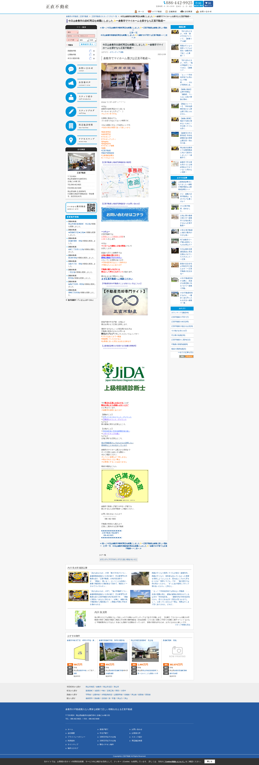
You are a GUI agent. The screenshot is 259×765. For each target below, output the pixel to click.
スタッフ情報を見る (182, 625)
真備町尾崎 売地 (75, 241)
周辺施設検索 (137, 741)
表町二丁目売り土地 (76, 249)
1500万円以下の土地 (108, 741)
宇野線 (88, 695)
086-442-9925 (107, 535)
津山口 (119, 698)
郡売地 (70, 278)
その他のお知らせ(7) (179, 331)
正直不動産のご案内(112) (180, 340)
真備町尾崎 (183, 670)
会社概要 (71, 733)
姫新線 (141, 695)
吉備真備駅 (109, 673)
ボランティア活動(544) (180, 313)
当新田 (97, 691)
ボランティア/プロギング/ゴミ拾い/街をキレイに (118, 559)
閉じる (209, 761)
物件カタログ (73, 748)
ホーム (70, 729)
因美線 (148, 695)
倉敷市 (80, 670)
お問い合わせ (137, 729)
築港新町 (153, 670)
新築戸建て (104, 729)
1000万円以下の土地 (108, 737)
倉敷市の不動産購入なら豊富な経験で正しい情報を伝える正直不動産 (98, 709)
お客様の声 (136, 733)
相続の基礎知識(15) (178, 349)
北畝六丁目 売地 (75, 264)
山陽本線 (96, 695)
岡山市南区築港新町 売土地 (79, 224)
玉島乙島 (110, 691)
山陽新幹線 (118, 695)
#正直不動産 (106, 151)
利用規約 (71, 741)
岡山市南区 (146, 670)
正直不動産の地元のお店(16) (182, 326)
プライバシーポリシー (76, 737)
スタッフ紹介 (137, 737)
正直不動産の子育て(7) (179, 317)
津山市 (116, 687)
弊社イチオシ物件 (107, 744)
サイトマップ (73, 744)
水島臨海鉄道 (107, 695)
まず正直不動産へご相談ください (117, 279)
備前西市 (89, 698)
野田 (117, 691)
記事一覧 (133, 33)
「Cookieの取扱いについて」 (174, 762)
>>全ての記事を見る (186, 352)
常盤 (113, 698)
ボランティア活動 (116, 52)
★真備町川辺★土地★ (76, 232)
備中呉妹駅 (173, 673)
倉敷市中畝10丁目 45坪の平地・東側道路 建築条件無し (89, 640)
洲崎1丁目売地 (73, 292)
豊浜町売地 (72, 258)
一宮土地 (71, 272)
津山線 (134, 695)
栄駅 (75, 673)
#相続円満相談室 (107, 153)
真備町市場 (119, 670)
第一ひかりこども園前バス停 (148, 673)
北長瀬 (104, 698)
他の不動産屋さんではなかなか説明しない (117, 443)
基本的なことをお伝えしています (114, 445)
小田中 (123, 691)
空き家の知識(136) (178, 335)
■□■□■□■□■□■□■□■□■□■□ (111, 531)
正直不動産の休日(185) (180, 322)
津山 (126, 698)
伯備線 (127, 695)
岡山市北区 (107, 687)
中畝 (84, 670)
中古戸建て (104, 733)
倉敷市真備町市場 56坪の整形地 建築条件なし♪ (118, 640)
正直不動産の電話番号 (110, 533)
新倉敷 (97, 698)
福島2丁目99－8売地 (76, 284)
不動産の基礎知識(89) (179, 344)
